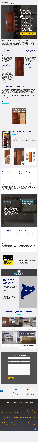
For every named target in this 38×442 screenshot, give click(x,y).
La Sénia (20, 415)
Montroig (24, 417)
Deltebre (35, 412)
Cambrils (33, 410)
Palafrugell (3, 419)
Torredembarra (30, 422)
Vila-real (17, 424)
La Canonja (16, 415)
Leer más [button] (27, 395)
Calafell (26, 410)
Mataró (7, 417)
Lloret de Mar (34, 415)
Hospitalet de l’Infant (5, 415)
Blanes (20, 410)
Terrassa (26, 422)
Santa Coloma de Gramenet (6, 422)
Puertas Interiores (10, 345)
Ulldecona (7, 424)
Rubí (35, 419)
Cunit (32, 412)
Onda (34, 417)
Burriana (23, 410)
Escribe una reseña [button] (6, 394)
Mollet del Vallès (15, 417)
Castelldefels (3, 412)
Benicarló (12, 410)
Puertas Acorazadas (27, 329)
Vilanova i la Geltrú (29, 424)
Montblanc (20, 417)
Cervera (18, 412)
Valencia (11, 424)
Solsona (15, 422)
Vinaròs (34, 424)
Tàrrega (22, 422)
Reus (15, 419)
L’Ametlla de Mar (11, 415)
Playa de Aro (11, 419)
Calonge (30, 410)
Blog (9, 3)
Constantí (21, 412)
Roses (32, 419)
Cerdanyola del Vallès (13, 412)
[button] (37, 392)
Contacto (12, 3)
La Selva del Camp (25, 415)
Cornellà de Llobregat (27, 412)
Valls (14, 424)
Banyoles (4, 410)
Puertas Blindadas (10, 329)
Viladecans (24, 424)
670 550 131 (9, 61)
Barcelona (8, 410)
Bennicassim (16, 410)
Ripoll (18, 419)
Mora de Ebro (29, 417)
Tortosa (4, 424)
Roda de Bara (25, 419)
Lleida (30, 415)
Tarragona (19, 422)
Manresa (4, 417)
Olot (32, 417)
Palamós (7, 419)
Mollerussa (10, 417)
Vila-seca (20, 424)
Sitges (12, 422)
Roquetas (29, 419)
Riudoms (21, 419)
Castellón (7, 412)
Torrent (35, 422)
